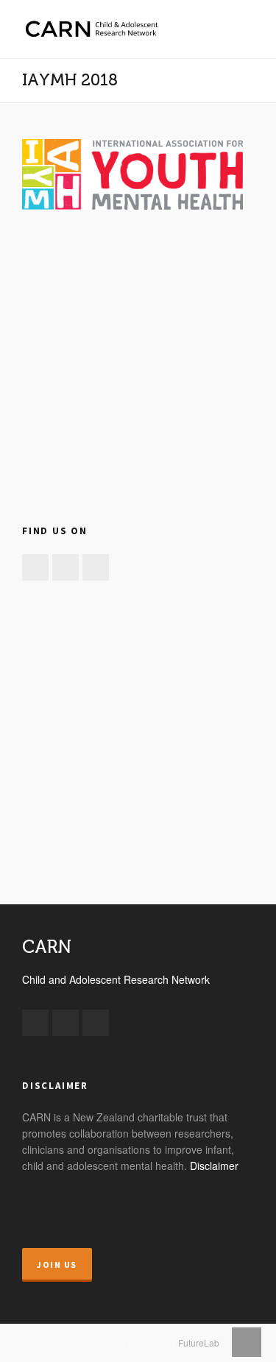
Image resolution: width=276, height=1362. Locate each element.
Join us (57, 1265)
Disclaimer (214, 1165)
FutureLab (198, 1342)
